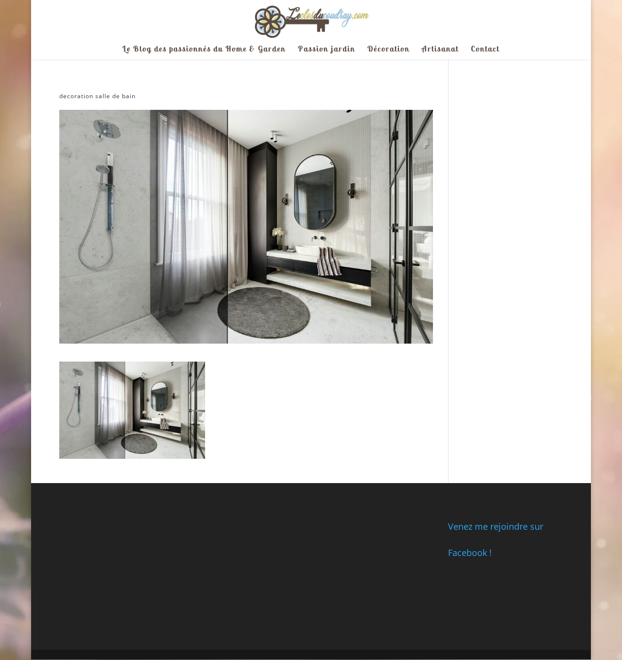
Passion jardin (326, 49)
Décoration (388, 49)
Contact (485, 49)
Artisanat (440, 49)
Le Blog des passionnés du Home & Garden (204, 49)
